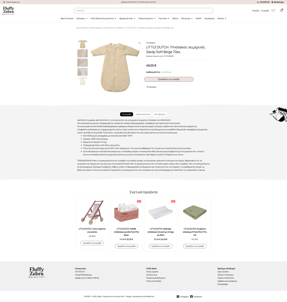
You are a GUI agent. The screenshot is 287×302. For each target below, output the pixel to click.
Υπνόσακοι (119, 28)
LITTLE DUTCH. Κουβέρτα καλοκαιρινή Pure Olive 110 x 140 (195, 231)
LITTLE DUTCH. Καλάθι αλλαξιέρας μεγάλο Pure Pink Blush (126, 231)
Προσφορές (209, 18)
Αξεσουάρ (185, 18)
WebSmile (150, 296)
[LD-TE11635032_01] (115, 67)
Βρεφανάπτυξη (126, 18)
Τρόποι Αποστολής (225, 278)
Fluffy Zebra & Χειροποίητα (102, 18)
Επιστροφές (222, 284)
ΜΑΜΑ (198, 18)
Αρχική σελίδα (82, 28)
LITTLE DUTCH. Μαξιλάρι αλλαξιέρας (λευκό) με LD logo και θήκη (161, 231)
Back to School (67, 18)
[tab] (126, 114)
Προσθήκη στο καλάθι (169, 79)
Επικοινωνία (151, 274)
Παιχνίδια (163, 18)
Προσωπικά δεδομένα (155, 278)
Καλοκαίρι (80, 18)
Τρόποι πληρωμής (225, 274)
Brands (221, 18)
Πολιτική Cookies (153, 281)
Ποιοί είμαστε (152, 271)
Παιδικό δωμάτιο (145, 18)
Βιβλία (175, 18)
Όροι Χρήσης (223, 271)
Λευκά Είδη (108, 28)
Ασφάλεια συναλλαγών (227, 281)
